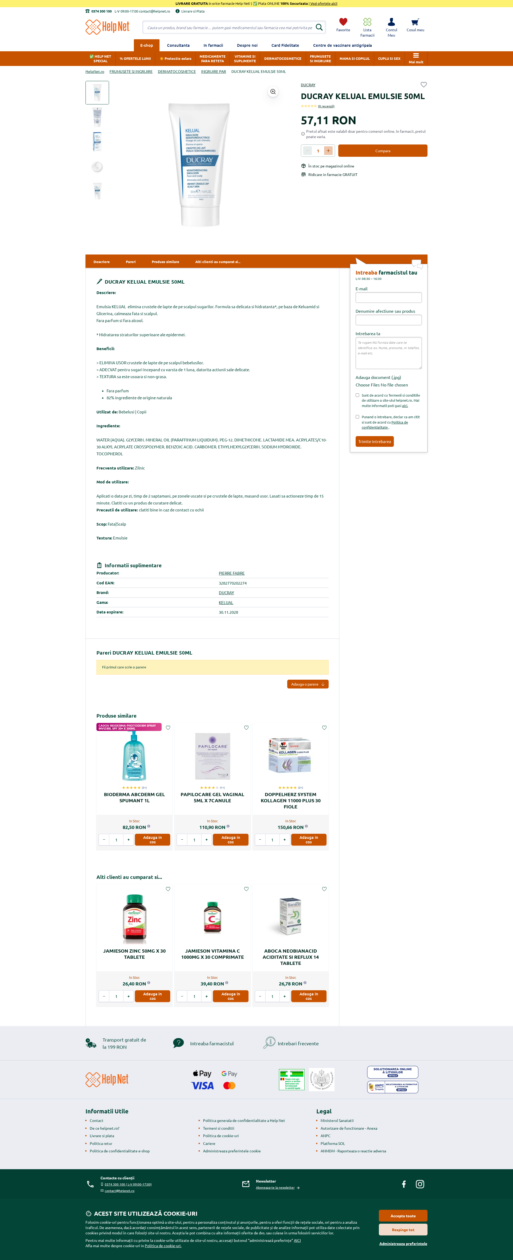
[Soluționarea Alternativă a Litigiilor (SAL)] (392, 1087)
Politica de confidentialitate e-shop (120, 1150)
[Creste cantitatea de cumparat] (328, 150)
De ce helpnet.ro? (104, 1128)
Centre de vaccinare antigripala (342, 45)
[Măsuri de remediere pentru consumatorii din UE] (392, 1072)
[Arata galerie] (273, 91)
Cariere (209, 1143)
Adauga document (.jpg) (378, 377)
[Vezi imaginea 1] (97, 92)
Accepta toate (403, 1215)
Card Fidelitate (285, 45)
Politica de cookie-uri (221, 1135)
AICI (297, 1240)
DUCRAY (308, 84)
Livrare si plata (102, 1135)
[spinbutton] (318, 151)
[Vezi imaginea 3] (97, 142)
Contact (96, 1120)
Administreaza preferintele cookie (232, 1150)
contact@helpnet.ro (119, 1190)
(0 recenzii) (326, 106)
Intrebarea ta (368, 333)
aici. (405, 405)
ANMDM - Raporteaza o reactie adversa (353, 1150)
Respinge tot (403, 1229)
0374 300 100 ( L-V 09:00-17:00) (128, 1184)
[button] (391, 27)
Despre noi (247, 45)
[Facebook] (404, 1184)
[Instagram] (420, 1184)
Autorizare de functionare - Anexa (349, 1128)
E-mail (361, 288)
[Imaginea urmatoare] (274, 165)
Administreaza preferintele (403, 1243)
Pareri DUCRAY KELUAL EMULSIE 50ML (144, 652)
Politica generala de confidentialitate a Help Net (244, 1120)
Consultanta (178, 45)
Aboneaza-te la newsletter (275, 1187)
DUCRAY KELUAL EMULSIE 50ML (144, 281)
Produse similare (116, 715)
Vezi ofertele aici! (323, 3)
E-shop (146, 45)
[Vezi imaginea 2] (97, 117)
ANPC (326, 1135)
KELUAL (226, 602)
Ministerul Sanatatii (337, 1120)
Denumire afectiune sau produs (385, 311)
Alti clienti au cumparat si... (129, 877)
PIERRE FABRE (232, 573)
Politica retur (101, 1143)
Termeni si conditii (218, 1128)
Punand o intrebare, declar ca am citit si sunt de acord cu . (391, 421)
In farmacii (213, 45)
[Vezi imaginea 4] (97, 166)
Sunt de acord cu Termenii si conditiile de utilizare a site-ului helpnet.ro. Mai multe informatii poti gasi (391, 400)
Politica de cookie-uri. (163, 1245)
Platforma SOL (333, 1143)
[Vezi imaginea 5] (97, 191)
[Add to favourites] (424, 84)
